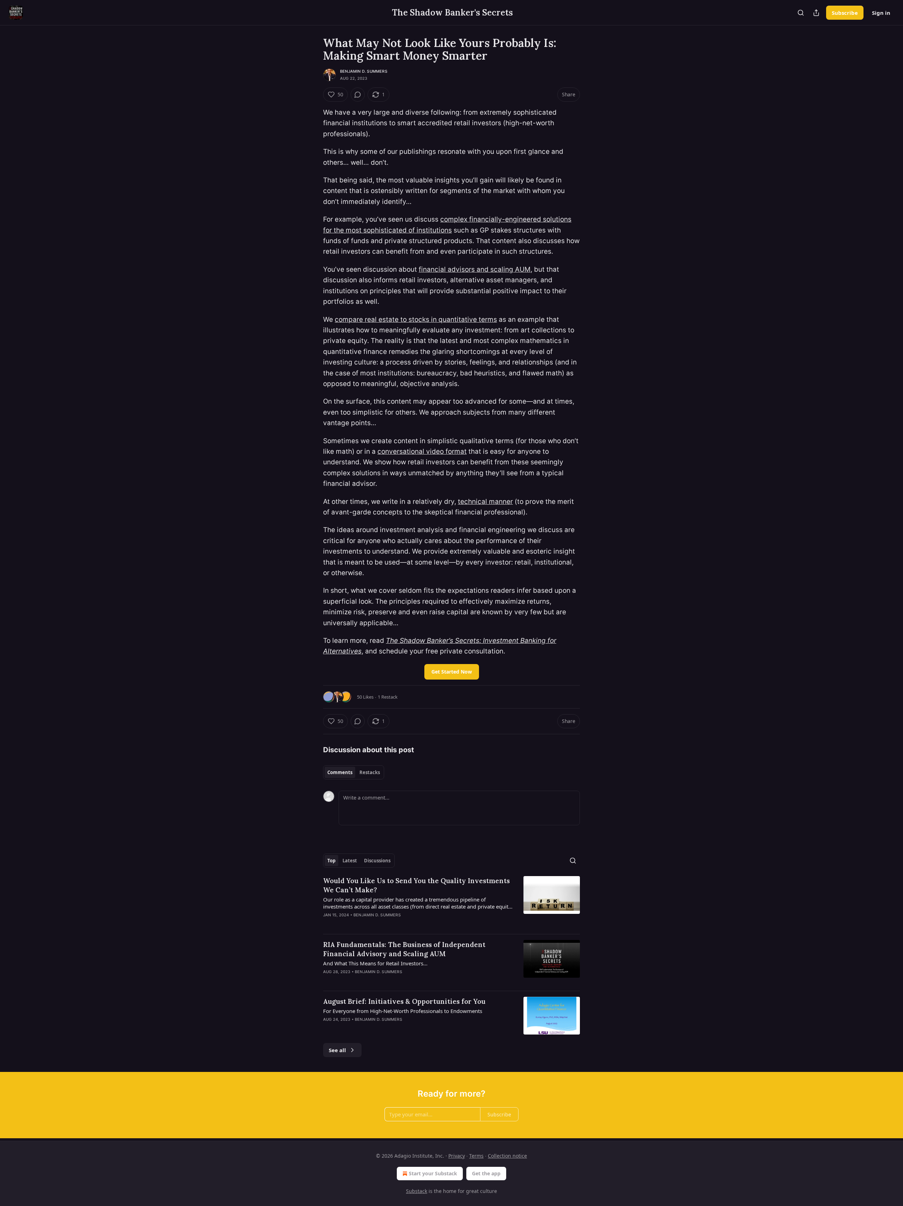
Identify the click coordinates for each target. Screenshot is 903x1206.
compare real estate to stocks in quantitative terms (416, 319)
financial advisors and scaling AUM (475, 269)
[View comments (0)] (358, 95)
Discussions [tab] (377, 860)
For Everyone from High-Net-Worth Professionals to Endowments (402, 1010)
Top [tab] (331, 860)
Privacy (456, 1155)
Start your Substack (433, 1173)
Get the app (486, 1173)
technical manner (485, 502)
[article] (451, 902)
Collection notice (507, 1155)
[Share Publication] (816, 13)
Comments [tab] (339, 772)
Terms (476, 1155)
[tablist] (353, 772)
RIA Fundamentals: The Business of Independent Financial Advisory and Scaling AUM (404, 949)
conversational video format (422, 451)
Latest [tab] (350, 860)
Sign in (881, 12)
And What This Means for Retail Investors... (375, 963)
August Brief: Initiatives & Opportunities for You (404, 1001)
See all (337, 1050)
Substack (416, 1191)
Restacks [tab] (369, 772)
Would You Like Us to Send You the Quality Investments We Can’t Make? (416, 885)
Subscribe (845, 12)
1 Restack (388, 697)
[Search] (801, 13)
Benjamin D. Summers (363, 71)
